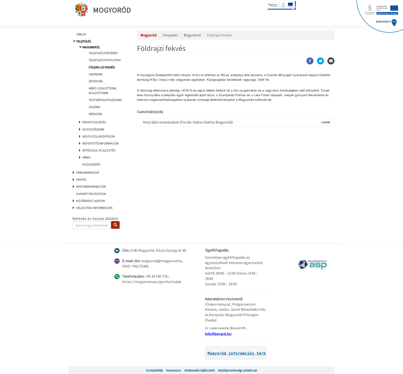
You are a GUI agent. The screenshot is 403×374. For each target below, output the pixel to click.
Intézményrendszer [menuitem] (91, 186)
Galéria (94, 107)
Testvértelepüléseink (105, 100)
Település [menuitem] (99, 102)
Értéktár (96, 81)
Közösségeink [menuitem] (93, 129)
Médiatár (95, 114)
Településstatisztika (105, 60)
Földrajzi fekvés (102, 67)
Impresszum (173, 370)
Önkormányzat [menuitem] (87, 172)
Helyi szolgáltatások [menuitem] (99, 136)
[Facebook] (309, 60)
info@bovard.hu (218, 334)
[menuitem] (99, 34)
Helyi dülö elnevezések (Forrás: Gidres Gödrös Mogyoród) (188, 122)
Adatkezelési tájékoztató (199, 370)
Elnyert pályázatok (91, 194)
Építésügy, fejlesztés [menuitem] (99, 150)
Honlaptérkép (154, 370)
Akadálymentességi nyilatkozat (237, 370)
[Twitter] (320, 60)
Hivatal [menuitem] (81, 179)
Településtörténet (103, 53)
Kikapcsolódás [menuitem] (94, 122)
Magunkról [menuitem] (102, 80)
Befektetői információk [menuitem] (101, 143)
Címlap (81, 34)
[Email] (330, 60)
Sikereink (96, 74)
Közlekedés (92, 164)
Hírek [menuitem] (86, 157)
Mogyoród (112, 10)
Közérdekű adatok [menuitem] (90, 201)
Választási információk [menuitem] (94, 208)
